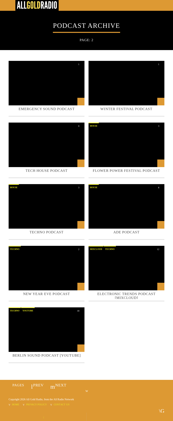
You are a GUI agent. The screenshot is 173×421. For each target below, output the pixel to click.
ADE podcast (126, 232)
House (93, 126)
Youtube (27, 310)
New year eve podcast (46, 294)
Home (15, 404)
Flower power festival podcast (126, 170)
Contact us (62, 404)
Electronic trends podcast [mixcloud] (126, 296)
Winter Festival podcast (126, 109)
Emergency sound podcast (47, 109)
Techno (14, 249)
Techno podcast (47, 232)
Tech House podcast (47, 170)
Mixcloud (96, 249)
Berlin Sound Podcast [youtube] (47, 355)
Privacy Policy (36, 404)
